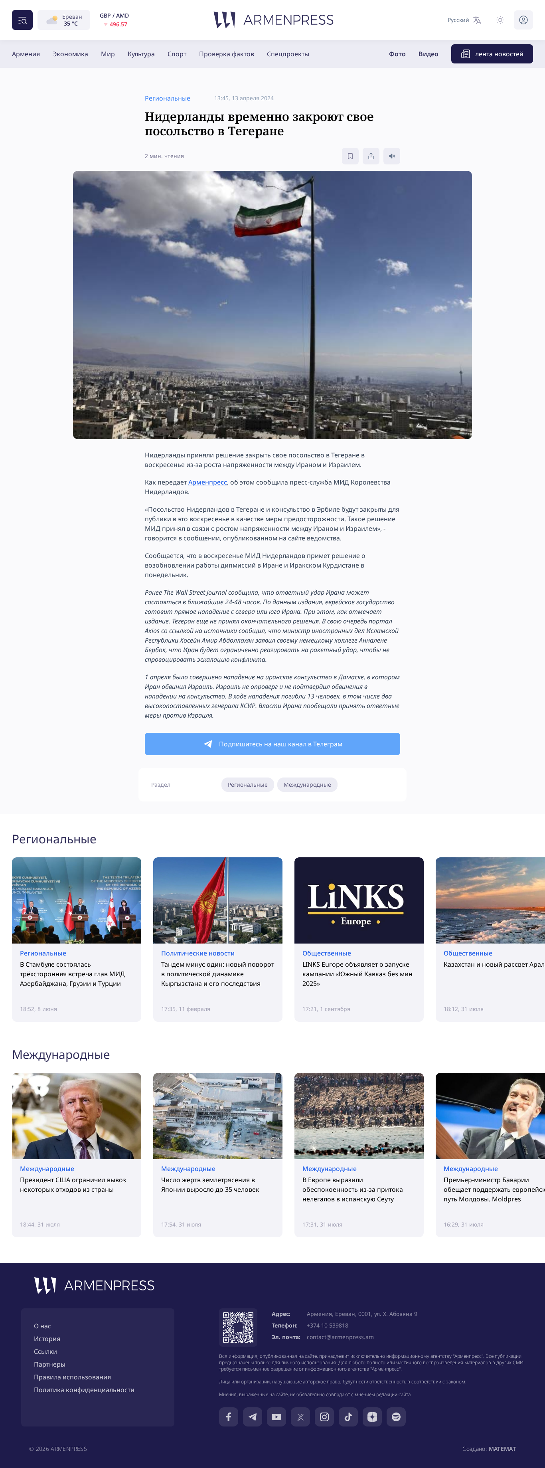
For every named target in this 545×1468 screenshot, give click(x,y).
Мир (108, 53)
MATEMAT (502, 1448)
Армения (26, 53)
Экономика (70, 53)
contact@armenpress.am (340, 1337)
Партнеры (49, 1364)
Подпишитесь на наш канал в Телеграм (280, 744)
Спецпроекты (288, 53)
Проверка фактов (226, 53)
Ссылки (45, 1351)
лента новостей (499, 53)
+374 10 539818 (327, 1325)
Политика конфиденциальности (84, 1389)
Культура (141, 53)
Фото (397, 53)
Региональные (248, 784)
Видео (428, 53)
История (47, 1338)
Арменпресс (207, 482)
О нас (42, 1326)
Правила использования (72, 1377)
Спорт (177, 53)
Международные (307, 784)
